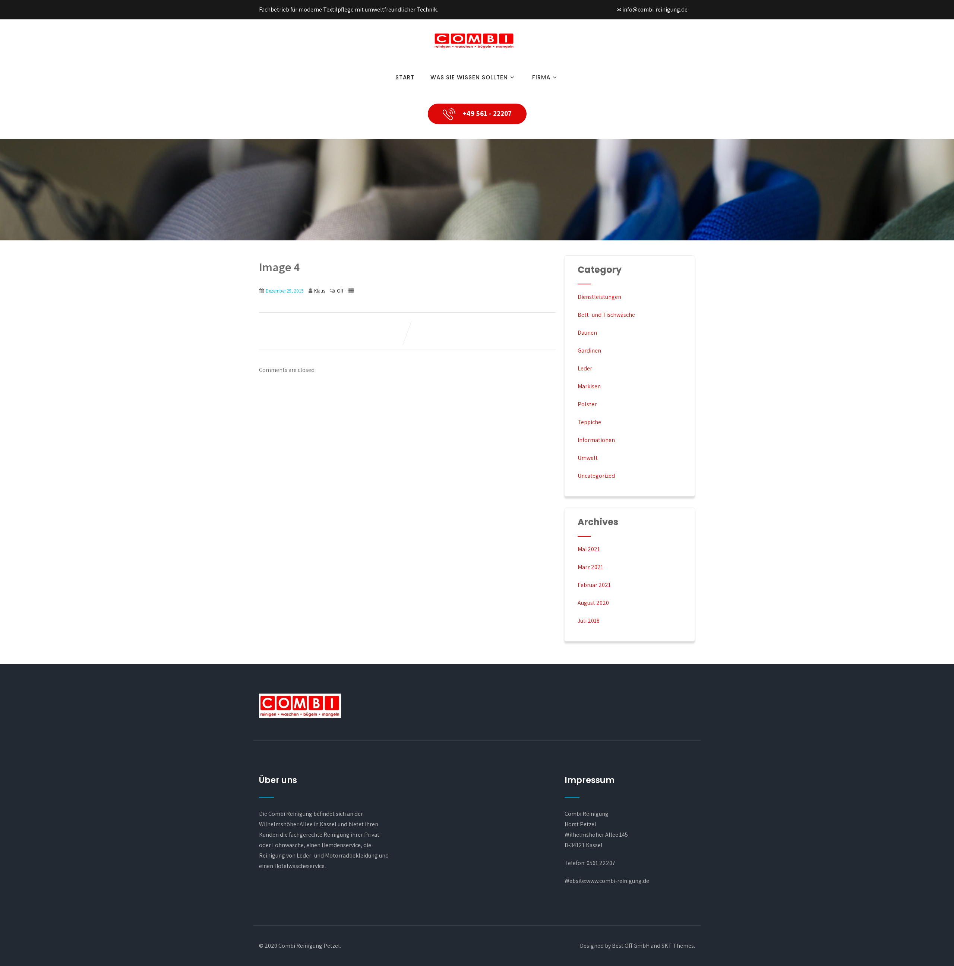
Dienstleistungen (599, 297)
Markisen (589, 386)
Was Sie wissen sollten (469, 77)
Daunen (587, 333)
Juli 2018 (589, 621)
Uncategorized (596, 476)
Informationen (596, 440)
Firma (541, 77)
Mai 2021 (589, 549)
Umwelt (588, 458)
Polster (587, 404)
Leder (585, 368)
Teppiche (589, 422)
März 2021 (590, 567)
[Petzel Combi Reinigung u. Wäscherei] (474, 51)
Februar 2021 (594, 585)
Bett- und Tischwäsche (606, 315)
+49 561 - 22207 (486, 113)
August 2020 (593, 603)
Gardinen (589, 350)
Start (404, 77)
